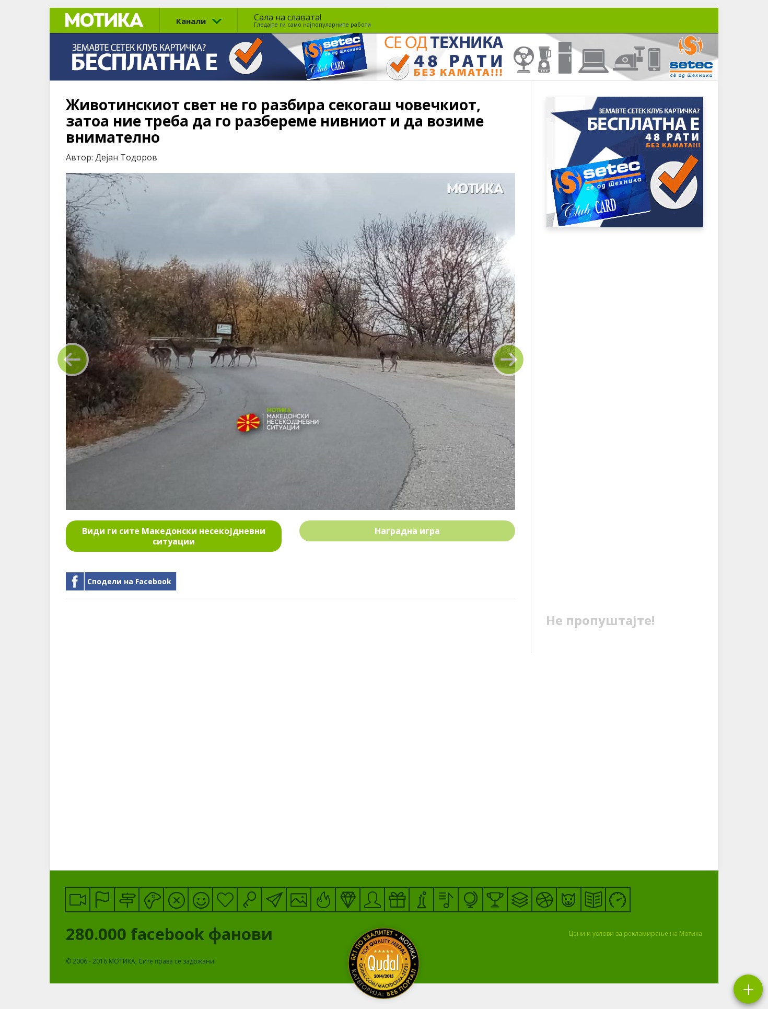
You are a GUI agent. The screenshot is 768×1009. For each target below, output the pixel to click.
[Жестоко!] (323, 899)
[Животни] (568, 899)
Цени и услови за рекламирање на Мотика (635, 933)
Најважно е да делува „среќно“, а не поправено (509, 359)
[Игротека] (151, 899)
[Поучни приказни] (593, 899)
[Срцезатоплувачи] (225, 899)
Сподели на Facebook (129, 581)
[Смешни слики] (298, 899)
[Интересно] (397, 899)
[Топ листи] (519, 899)
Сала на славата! (312, 19)
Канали (191, 21)
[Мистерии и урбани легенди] (126, 899)
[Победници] (495, 899)
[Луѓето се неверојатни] (274, 899)
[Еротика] (176, 899)
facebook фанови (171, 934)
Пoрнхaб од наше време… (72, 359)
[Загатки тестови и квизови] (249, 899)
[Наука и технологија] (421, 899)
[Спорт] (544, 899)
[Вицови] (200, 899)
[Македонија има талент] (446, 899)
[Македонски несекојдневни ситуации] (102, 899)
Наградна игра (407, 531)
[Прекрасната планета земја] (470, 899)
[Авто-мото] (618, 899)
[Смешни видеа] (77, 899)
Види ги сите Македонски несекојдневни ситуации (173, 536)
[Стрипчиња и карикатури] (372, 899)
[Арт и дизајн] (347, 899)
